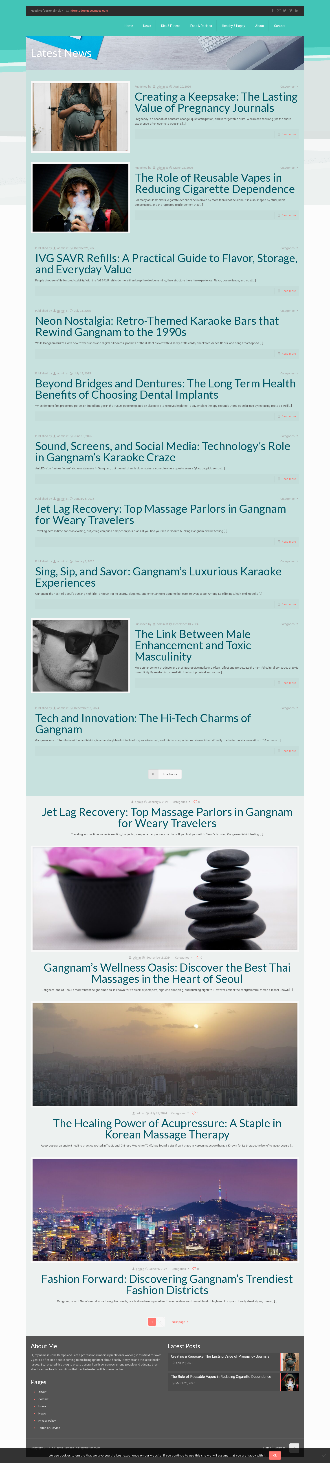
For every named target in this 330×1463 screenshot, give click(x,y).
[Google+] (278, 11)
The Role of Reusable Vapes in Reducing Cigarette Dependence (215, 183)
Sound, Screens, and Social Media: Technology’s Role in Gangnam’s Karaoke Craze (162, 451)
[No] (324, 1455)
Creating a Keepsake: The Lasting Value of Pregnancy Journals (216, 102)
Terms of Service (49, 1428)
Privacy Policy (47, 1420)
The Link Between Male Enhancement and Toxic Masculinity (193, 645)
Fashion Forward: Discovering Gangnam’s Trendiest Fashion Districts (167, 1284)
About (42, 1392)
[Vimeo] (290, 11)
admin (161, 86)
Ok (275, 1455)
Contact (43, 1399)
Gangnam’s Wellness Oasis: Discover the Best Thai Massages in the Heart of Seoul (167, 973)
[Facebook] (272, 11)
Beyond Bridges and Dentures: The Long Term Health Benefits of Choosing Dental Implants (165, 388)
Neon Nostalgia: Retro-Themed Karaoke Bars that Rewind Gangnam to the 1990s (157, 326)
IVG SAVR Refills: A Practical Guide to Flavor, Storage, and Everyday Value (166, 263)
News (42, 1413)
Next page (178, 1322)
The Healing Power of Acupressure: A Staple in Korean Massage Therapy (167, 1128)
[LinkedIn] (297, 11)
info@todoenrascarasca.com (89, 10)
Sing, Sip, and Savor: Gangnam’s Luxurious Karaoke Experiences (158, 576)
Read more (289, 134)
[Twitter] (284, 11)
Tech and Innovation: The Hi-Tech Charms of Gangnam (143, 723)
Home (42, 1406)
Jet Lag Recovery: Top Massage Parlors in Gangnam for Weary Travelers (160, 514)
